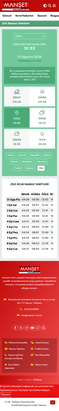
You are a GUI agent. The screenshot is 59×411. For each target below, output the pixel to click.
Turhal (18, 168)
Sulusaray (41, 161)
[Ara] (49, 6)
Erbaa (47, 155)
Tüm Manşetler (42, 355)
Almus (11, 155)
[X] (21, 327)
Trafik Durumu (42, 349)
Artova (22, 155)
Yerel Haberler (24, 15)
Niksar (14, 161)
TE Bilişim (37, 380)
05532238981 (31, 309)
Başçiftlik (35, 155)
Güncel (6, 15)
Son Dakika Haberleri (12, 366)
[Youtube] (32, 327)
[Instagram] (26, 327)
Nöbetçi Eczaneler (18, 342)
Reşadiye (27, 161)
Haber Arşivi (41, 365)
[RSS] (43, 327)
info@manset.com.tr (31, 315)
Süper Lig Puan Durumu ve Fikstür (14, 357)
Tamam (5, 394)
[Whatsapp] (38, 327)
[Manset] (15, 6)
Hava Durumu (42, 342)
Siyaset (42, 15)
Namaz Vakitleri (17, 349)
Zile (41, 168)
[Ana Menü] (54, 6)
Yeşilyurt (30, 168)
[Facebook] (15, 327)
